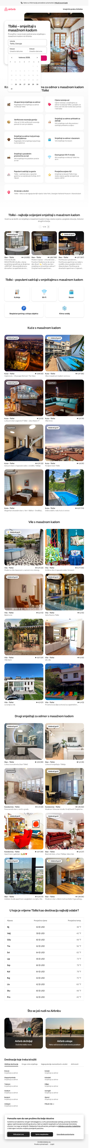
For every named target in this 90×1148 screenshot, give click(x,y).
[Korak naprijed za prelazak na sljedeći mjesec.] (37, 57)
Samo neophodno (41, 1134)
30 (37, 84)
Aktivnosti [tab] (74, 1064)
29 (33, 84)
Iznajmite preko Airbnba (73, 9)
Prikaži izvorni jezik (61, 3)
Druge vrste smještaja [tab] (30, 1064)
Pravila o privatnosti (41, 1144)
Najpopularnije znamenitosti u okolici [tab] (54, 1064)
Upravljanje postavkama (65, 1134)
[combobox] (27, 43)
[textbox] (18, 51)
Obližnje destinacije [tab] (11, 1064)
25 (16, 84)
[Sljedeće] (48, 227)
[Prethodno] (40, 227)
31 (11, 89)
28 (29, 84)
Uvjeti (52, 1144)
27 (24, 84)
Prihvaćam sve (18, 1134)
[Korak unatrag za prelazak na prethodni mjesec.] (12, 57)
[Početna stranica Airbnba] (10, 9)
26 (20, 84)
